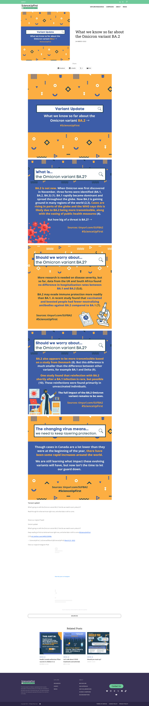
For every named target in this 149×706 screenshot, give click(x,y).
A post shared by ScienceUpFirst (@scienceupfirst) (74, 609)
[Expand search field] (126, 1)
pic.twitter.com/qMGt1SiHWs (41, 536)
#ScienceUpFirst (85, 532)
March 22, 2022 (69, 540)
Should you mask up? (94, 659)
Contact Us (116, 686)
